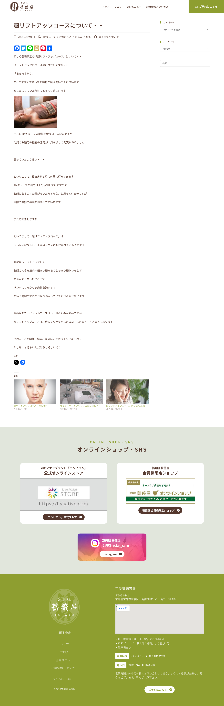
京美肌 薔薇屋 (111, 540)
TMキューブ (49, 36)
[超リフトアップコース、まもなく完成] (127, 391)
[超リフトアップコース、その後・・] (35, 391)
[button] (122, 656)
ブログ (118, 6)
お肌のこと (65, 36)
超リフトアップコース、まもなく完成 (125, 405)
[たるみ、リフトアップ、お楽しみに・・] (81, 391)
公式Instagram (115, 545)
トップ (105, 6)
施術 (88, 36)
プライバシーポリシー (64, 679)
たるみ (78, 36)
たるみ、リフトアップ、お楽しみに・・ (80, 405)
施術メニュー (134, 6)
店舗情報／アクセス (157, 6)
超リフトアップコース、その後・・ (32, 405)
